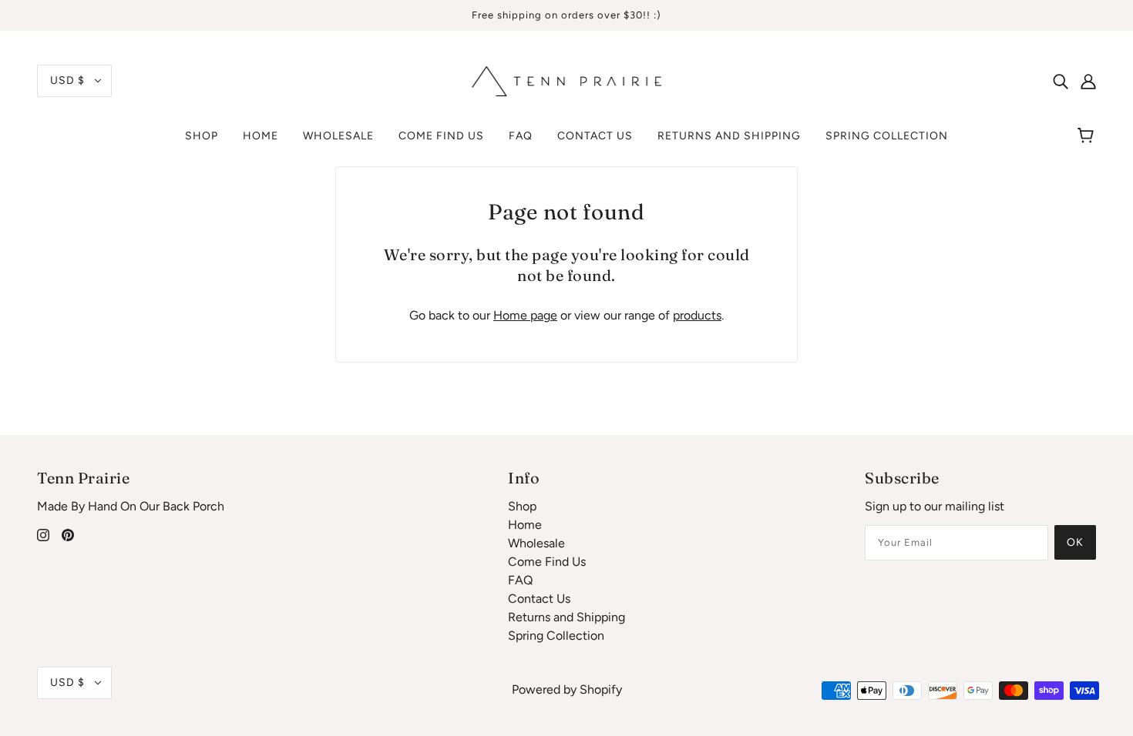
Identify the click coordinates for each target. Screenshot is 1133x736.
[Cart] (1087, 136)
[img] (1060, 80)
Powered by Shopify (567, 689)
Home (525, 524)
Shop (522, 506)
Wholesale (536, 543)
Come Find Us (547, 561)
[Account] (1088, 80)
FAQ (520, 580)
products (697, 315)
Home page (525, 315)
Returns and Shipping (566, 617)
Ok (1075, 542)
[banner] (566, 79)
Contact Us (539, 598)
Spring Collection (556, 635)
